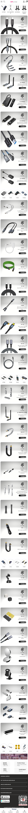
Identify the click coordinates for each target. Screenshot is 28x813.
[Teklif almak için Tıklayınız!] (14, 756)
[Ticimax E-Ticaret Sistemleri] (14, 809)
